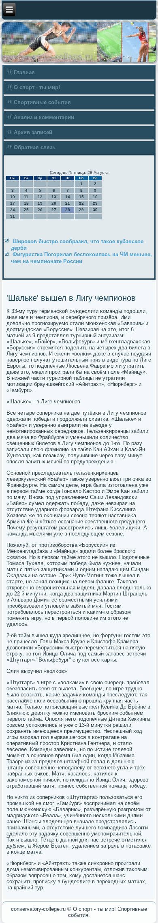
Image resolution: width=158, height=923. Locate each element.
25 (26, 210)
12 (40, 197)
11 (26, 197)
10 (12, 197)
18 (26, 203)
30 (95, 210)
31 (12, 216)
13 (53, 197)
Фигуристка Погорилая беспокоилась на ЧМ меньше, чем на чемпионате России (81, 257)
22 (81, 203)
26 (40, 210)
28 (67, 210)
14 (67, 197)
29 (81, 210)
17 (12, 203)
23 (95, 203)
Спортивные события (42, 102)
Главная (24, 72)
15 (81, 197)
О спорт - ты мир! (37, 87)
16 (95, 197)
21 (67, 203)
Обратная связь (35, 147)
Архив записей (33, 132)
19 (40, 203)
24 (12, 210)
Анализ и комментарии (44, 117)
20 (53, 203)
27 (53, 210)
